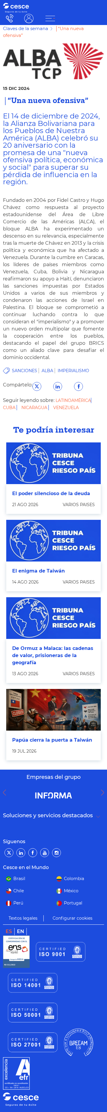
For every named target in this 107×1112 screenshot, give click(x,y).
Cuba (10, 407)
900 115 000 (8, 18)
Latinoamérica (73, 400)
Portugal (73, 903)
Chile (18, 890)
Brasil (19, 878)
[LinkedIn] (20, 852)
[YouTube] (44, 852)
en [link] (20, 931)
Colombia (74, 878)
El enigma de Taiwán (38, 571)
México (71, 890)
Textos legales (23, 918)
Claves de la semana (25, 28)
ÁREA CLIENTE (28, 18)
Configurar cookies (72, 918)
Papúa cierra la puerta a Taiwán (52, 740)
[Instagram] (56, 852)
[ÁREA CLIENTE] (50, 18)
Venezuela (66, 407)
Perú (18, 903)
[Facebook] (32, 852)
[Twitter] (8, 852)
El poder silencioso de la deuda (51, 493)
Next (104, 793)
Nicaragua (34, 407)
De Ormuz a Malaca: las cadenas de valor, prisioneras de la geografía (52, 655)
